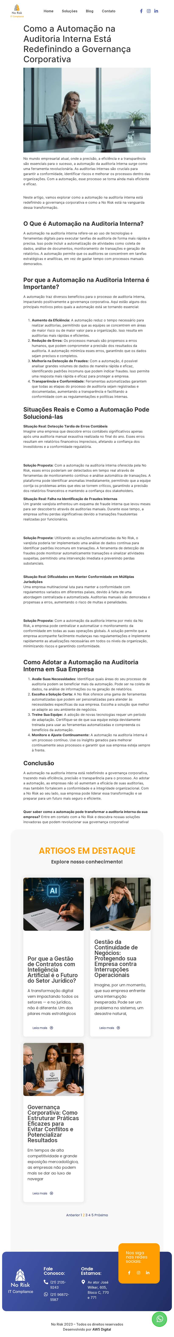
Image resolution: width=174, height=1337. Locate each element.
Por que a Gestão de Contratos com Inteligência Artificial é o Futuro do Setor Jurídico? (53, 969)
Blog (89, 11)
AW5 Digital (101, 1329)
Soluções (69, 11)
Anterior (73, 1215)
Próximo (101, 1215)
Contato (108, 11)
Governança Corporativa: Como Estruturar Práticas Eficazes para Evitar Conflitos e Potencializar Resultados (53, 1124)
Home (48, 11)
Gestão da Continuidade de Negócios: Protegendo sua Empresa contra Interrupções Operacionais (116, 958)
